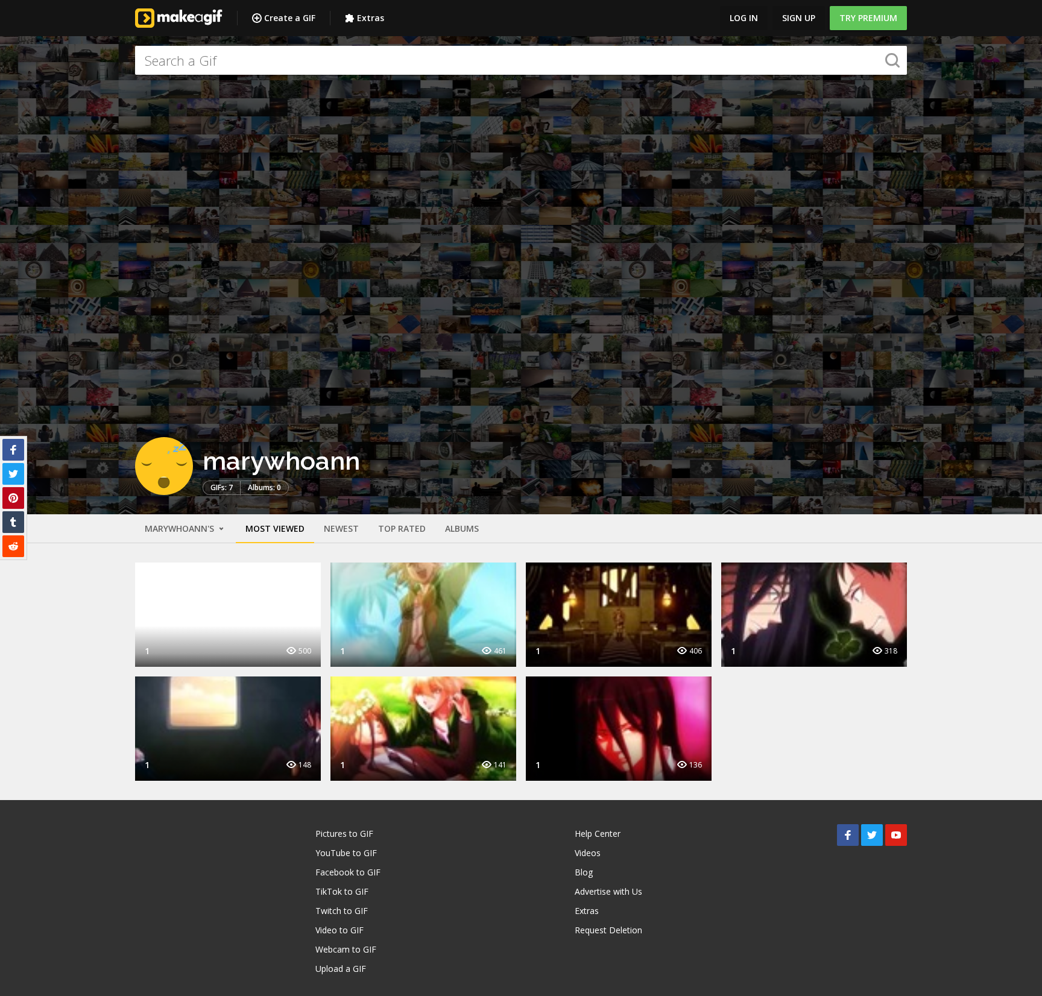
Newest (341, 528)
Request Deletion (608, 930)
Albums (462, 528)
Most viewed (275, 528)
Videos (588, 853)
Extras (370, 18)
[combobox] (521, 60)
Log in (744, 18)
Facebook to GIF (347, 872)
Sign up (798, 18)
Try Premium (868, 18)
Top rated (402, 528)
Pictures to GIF (344, 833)
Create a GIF (289, 18)
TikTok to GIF (341, 891)
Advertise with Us (608, 891)
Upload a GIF (340, 968)
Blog (584, 872)
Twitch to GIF (341, 910)
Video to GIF (339, 930)
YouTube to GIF (346, 853)
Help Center (597, 833)
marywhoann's (180, 528)
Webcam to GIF (345, 949)
